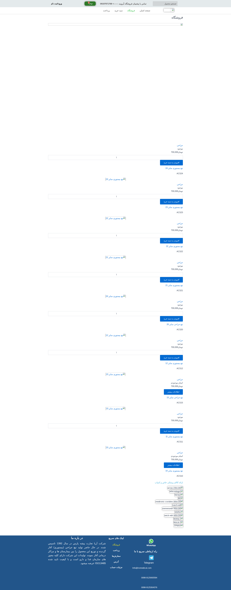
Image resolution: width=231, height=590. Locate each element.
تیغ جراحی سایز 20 (175, 324)
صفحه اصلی (145, 10)
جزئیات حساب (116, 567)
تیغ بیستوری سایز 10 (174, 471)
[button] (115, 529)
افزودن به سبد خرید (171, 163)
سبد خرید (119, 10)
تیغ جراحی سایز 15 (175, 397)
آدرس (116, 562)
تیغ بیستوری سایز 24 (174, 168)
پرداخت (106, 10)
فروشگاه (131, 10)
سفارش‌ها (116, 556)
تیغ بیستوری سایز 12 (174, 363)
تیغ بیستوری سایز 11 (174, 436)
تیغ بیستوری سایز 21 (174, 285)
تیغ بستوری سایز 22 (174, 246)
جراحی (180, 145)
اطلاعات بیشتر (173, 392)
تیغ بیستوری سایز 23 (174, 207)
